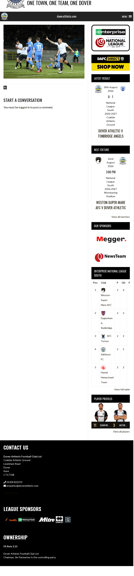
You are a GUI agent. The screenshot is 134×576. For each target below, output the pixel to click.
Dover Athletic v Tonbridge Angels (111, 133)
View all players (121, 431)
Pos (95, 282)
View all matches (120, 216)
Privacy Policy (10, 493)
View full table (122, 389)
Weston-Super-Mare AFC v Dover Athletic (111, 205)
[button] (124, 16)
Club (103, 282)
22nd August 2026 (111, 162)
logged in (24, 107)
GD (123, 282)
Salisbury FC (106, 357)
